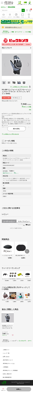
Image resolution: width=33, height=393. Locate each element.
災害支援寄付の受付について (13, 27)
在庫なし (18, 389)
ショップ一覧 (6, 353)
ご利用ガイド (6, 349)
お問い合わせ (6, 356)
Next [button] (27, 65)
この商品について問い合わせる (20, 86)
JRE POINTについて (8, 360)
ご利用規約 (5, 367)
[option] (16, 65)
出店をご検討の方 (7, 374)
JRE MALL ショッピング (5, 32)
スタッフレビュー (24, 222)
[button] (27, 251)
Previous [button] (5, 65)
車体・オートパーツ (17, 32)
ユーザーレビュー (9, 222)
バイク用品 (28, 32)
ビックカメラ (8, 48)
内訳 (30, 109)
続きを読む (16, 129)
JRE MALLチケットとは (8, 363)
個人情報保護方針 (7, 377)
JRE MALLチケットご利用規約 (10, 370)
